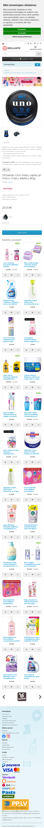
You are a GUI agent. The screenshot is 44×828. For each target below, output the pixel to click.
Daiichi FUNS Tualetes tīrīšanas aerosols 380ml (11, 302)
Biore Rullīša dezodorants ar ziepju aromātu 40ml (10, 415)
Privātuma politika (8, 723)
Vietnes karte (6, 749)
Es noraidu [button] (22, 33)
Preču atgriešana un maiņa (10, 733)
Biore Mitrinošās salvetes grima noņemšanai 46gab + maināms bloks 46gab (32, 266)
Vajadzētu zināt (7, 716)
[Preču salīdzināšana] (38, 43)
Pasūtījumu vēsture (8, 757)
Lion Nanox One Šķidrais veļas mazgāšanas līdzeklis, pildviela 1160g (10, 678)
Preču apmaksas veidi (9, 720)
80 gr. (11, 217)
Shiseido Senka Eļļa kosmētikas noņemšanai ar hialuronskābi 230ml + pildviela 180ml (31, 417)
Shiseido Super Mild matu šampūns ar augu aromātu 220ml (10, 490)
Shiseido (10, 182)
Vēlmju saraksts (7, 759)
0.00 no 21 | (22, 59)
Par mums (5, 714)
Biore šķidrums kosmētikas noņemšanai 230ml (11, 639)
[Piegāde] (28, 43)
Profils (4, 755)
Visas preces (5, 745)
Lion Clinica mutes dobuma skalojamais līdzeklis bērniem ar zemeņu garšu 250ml (11, 454)
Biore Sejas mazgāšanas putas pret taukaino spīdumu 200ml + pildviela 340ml (32, 566)
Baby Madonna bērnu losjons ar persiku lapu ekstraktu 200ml (31, 602)
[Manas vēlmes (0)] (35, 43)
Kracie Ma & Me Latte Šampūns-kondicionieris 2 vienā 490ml (10, 565)
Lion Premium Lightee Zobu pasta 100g (9, 339)
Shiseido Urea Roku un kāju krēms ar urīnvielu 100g (32, 453)
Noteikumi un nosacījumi (10, 725)
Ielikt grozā (22, 233)
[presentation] (3, 697)
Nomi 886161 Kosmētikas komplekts (9, 601)
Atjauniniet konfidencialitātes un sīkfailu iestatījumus (18, 826)
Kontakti (4, 731)
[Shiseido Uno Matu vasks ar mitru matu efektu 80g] (22, 107)
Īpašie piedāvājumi (8, 747)
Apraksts (6, 142)
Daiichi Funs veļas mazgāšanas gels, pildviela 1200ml (32, 639)
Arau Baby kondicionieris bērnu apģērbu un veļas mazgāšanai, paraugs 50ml (32, 341)
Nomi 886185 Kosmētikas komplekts (30, 489)
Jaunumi (5, 761)
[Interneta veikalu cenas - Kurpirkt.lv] (28, 811)
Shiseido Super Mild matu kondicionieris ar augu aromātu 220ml (31, 304)
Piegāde (4, 718)
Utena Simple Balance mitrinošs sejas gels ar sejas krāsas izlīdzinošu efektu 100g (32, 378)
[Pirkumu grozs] (40, 43)
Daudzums (5, 223)
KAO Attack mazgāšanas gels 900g (31, 676)
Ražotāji (4, 743)
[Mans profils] (31, 43)
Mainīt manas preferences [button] (22, 37)
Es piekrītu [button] (22, 29)
